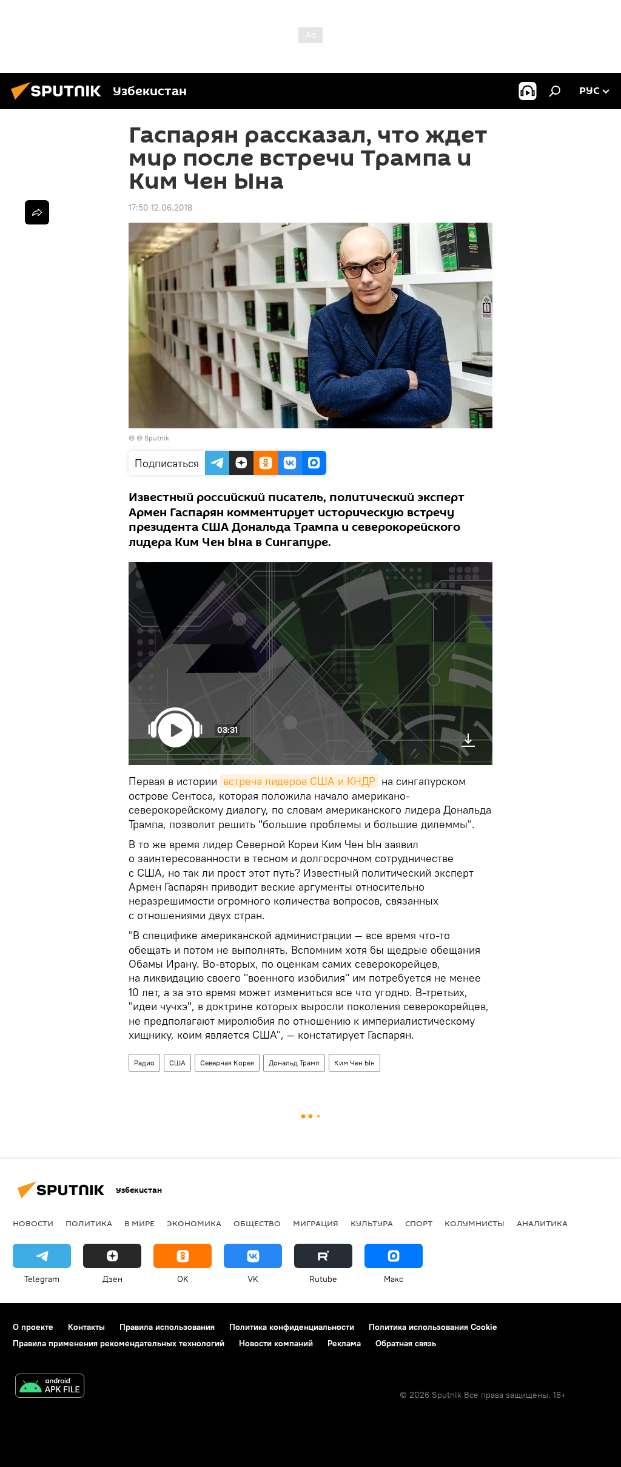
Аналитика (542, 1223)
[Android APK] (49, 1387)
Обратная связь (405, 1343)
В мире (139, 1223)
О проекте (33, 1326)
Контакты (86, 1326)
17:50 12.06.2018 (160, 207)
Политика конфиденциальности (291, 1326)
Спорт (418, 1223)
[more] (37, 212)
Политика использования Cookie (433, 1326)
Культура (372, 1223)
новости (33, 1223)
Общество (257, 1223)
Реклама (344, 1343)
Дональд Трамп (294, 1062)
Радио (144, 1062)
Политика (88, 1223)
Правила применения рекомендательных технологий (118, 1343)
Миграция (315, 1223)
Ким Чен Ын (354, 1062)
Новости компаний (276, 1343)
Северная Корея (227, 1062)
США (177, 1062)
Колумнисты (475, 1223)
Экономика (194, 1223)
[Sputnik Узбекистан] (59, 101)
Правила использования (167, 1326)
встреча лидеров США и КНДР (299, 781)
